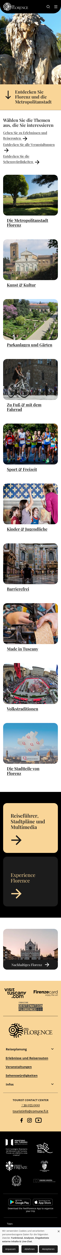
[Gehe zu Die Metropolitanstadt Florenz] (30, 195)
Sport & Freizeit (22, 469)
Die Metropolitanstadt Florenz (27, 223)
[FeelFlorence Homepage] (15, 6)
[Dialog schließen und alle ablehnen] (58, 1230)
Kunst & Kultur (21, 285)
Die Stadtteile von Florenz (23, 771)
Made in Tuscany (22, 649)
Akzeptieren (48, 1249)
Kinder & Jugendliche (27, 529)
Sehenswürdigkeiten (22, 1075)
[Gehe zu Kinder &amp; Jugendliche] (30, 503)
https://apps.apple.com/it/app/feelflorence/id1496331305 (43, 1202)
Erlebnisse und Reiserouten (27, 1058)
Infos (10, 1084)
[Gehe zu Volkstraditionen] (30, 683)
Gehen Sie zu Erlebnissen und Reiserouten (25, 135)
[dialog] (30, 1241)
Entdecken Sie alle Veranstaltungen (29, 144)
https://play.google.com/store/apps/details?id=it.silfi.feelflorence (19, 1202)
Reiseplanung (16, 1049)
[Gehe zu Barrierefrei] (30, 563)
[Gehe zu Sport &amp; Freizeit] (30, 444)
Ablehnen (30, 1249)
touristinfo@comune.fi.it (30, 1111)
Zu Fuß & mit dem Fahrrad (24, 407)
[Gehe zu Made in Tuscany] (30, 623)
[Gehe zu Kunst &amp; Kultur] (30, 259)
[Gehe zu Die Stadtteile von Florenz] (30, 743)
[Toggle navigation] (56, 6)
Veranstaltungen (19, 1067)
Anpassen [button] (10, 1249)
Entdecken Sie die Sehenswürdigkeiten (18, 159)
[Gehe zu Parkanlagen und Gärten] (30, 319)
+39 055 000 (30, 1104)
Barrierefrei (18, 589)
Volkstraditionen (22, 708)
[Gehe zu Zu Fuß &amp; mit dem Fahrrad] (30, 379)
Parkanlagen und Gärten (29, 344)
